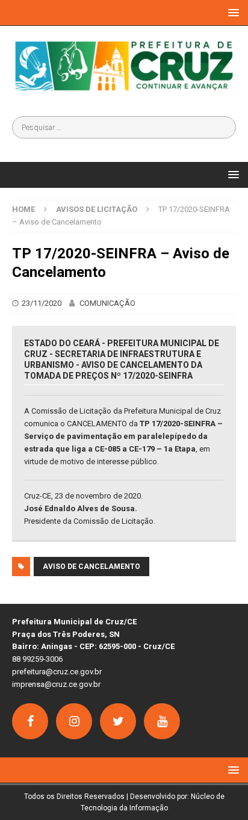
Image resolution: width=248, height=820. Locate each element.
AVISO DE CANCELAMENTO (91, 566)
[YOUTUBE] (162, 721)
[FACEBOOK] (30, 721)
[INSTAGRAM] (74, 721)
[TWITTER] (118, 721)
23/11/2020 (41, 303)
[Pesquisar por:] (124, 127)
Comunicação (107, 303)
